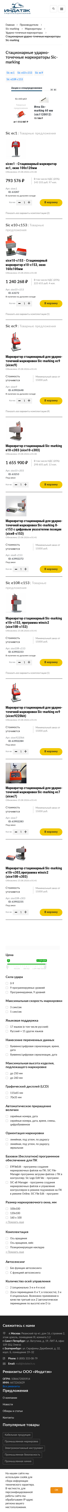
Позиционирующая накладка (27, 1247)
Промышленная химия (18, 1461)
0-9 (12, 983)
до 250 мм (16, 1073)
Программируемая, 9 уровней (27, 992)
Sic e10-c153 (24, 73)
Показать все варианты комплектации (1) (28, 314)
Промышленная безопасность (22, 1455)
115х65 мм (16, 1093)
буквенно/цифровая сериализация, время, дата (34, 1048)
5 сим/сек (16, 1012)
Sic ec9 (39, 73)
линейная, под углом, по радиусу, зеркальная (30, 1146)
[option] (20, 109)
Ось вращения (18, 1238)
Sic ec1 (11, 73)
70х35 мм (16, 1097)
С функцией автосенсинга (25, 1273)
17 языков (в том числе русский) (29, 1027)
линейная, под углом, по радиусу (29, 1139)
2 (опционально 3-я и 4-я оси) (27, 1287)
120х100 (15, 1213)
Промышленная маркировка (21, 1441)
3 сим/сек (16, 1007)
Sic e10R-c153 (15, 79)
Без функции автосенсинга (26, 1268)
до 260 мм (16, 1078)
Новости (8, 1404)
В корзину (51, 202)
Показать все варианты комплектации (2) (28, 213)
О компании (10, 1398)
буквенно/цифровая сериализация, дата (33, 1055)
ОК (56, 1490)
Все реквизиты (11, 1386)
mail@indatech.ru (25, 1364)
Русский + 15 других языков (26, 1031)
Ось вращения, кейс (22, 1243)
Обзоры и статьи (13, 1411)
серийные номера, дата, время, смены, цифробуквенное (32, 1123)
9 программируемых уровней (27, 988)
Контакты (8, 1418)
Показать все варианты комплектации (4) (28, 411)
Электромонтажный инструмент (24, 1448)
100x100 (15, 1209)
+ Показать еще (15, 1222)
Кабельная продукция (17, 1435)
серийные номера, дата (24, 1116)
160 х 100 (16, 1218)
